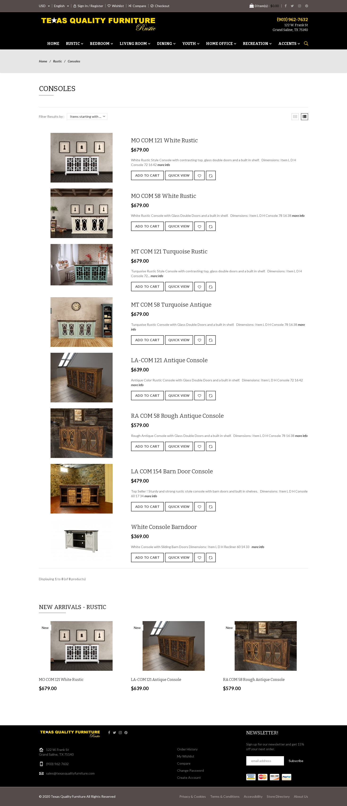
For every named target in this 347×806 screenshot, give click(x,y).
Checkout (162, 6)
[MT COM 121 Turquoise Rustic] (82, 264)
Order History (187, 749)
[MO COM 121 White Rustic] (82, 157)
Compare (139, 6)
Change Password (190, 770)
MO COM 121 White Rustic (164, 140)
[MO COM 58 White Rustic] (82, 213)
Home (43, 61)
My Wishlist (185, 756)
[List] (304, 116)
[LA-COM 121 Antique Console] (82, 377)
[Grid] (295, 116)
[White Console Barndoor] (82, 540)
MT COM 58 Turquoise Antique (171, 304)
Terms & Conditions (225, 796)
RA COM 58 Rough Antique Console (177, 416)
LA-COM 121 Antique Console (169, 360)
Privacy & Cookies (192, 796)
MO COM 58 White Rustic (163, 196)
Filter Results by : (51, 116)
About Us (301, 796)
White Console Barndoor (164, 527)
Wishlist (118, 6)
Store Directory (278, 796)
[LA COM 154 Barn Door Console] (82, 488)
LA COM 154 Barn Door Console (172, 471)
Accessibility (253, 796)
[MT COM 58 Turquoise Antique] (82, 322)
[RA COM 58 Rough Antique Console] (82, 433)
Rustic (57, 61)
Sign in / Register (90, 6)
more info (163, 165)
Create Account (189, 778)
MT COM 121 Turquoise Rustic (169, 251)
